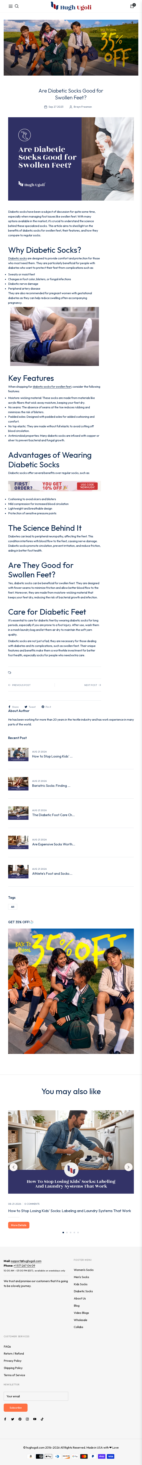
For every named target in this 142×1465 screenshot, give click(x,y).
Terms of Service (14, 1375)
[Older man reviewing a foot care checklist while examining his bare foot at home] (18, 813)
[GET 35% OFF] (71, 991)
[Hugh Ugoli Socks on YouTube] (34, 1418)
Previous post (21, 685)
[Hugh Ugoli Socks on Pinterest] (19, 1418)
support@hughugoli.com (26, 1261)
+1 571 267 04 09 (24, 1265)
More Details (18, 1225)
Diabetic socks (17, 258)
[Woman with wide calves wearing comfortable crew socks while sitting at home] (18, 784)
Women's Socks (84, 1270)
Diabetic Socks (83, 1291)
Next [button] (128, 1167)
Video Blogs (81, 1313)
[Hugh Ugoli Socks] (71, 6)
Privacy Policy (12, 1361)
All (12, 906)
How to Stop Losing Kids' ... (52, 756)
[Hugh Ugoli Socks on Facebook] (5, 1418)
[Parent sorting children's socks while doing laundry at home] (18, 754)
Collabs (78, 1327)
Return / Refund (14, 1353)
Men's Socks (81, 1277)
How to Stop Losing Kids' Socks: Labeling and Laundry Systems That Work (69, 1210)
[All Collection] (71, 48)
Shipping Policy (13, 1368)
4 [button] (74, 1232)
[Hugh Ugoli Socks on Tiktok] (43, 1418)
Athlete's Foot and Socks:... (52, 874)
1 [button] (63, 1232)
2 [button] (67, 1232)
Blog (77, 1305)
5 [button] (78, 1232)
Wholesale (80, 1320)
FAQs (7, 1346)
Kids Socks (80, 1284)
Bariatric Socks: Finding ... (51, 786)
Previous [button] (13, 1167)
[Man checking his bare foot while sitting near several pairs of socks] (18, 872)
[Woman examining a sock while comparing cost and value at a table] (18, 842)
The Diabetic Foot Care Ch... (53, 815)
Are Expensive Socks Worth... (53, 844)
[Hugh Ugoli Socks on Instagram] (27, 1418)
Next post (90, 685)
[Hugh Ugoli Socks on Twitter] (12, 1418)
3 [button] (70, 1232)
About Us (80, 1298)
